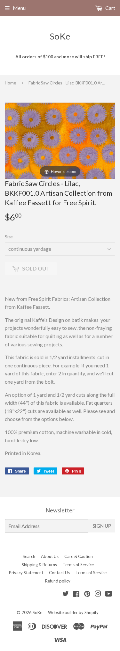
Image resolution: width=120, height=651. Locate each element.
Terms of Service (78, 564)
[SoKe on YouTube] (108, 594)
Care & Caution (78, 556)
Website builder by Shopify (73, 612)
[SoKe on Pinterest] (87, 594)
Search (29, 556)
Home (10, 82)
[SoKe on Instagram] (98, 594)
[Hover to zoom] (60, 140)
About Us (50, 556)
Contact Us (59, 572)
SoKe (60, 36)
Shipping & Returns (39, 564)
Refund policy (57, 580)
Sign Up (101, 526)
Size (9, 236)
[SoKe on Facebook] (76, 594)
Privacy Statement (26, 572)
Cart (109, 8)
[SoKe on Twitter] (65, 594)
